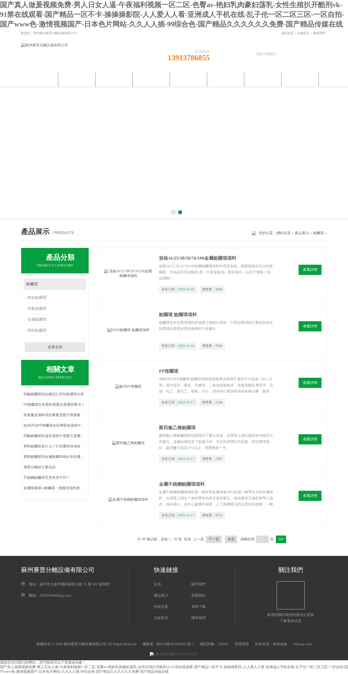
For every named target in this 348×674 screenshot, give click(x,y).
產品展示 (151, 79)
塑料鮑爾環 (37, 330)
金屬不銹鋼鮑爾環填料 (182, 484)
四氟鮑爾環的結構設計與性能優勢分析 (53, 394)
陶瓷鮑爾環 (37, 298)
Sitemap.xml (302, 644)
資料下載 (226, 79)
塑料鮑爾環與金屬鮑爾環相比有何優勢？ (54, 457)
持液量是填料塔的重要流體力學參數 (52, 415)
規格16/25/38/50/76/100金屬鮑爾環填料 (197, 258)
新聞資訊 (114, 79)
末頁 (231, 539)
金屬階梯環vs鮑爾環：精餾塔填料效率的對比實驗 (54, 488)
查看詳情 (310, 270)
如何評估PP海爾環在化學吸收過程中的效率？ (54, 425)
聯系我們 (319, 33)
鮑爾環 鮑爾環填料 (178, 314)
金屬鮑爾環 (37, 319)
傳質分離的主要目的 (39, 467)
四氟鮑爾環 (37, 308)
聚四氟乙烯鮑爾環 (177, 427)
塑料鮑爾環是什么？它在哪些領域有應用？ (54, 446)
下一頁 (213, 539)
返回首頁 (288, 33)
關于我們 (77, 79)
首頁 (157, 584)
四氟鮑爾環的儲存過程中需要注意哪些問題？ (54, 436)
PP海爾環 (168, 371)
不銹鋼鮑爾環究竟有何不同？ (46, 478)
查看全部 (55, 347)
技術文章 (188, 79)
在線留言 (303, 33)
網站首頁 (40, 79)
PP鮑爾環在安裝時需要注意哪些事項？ (54, 404)
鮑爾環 (318, 233)
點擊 (80, 284)
